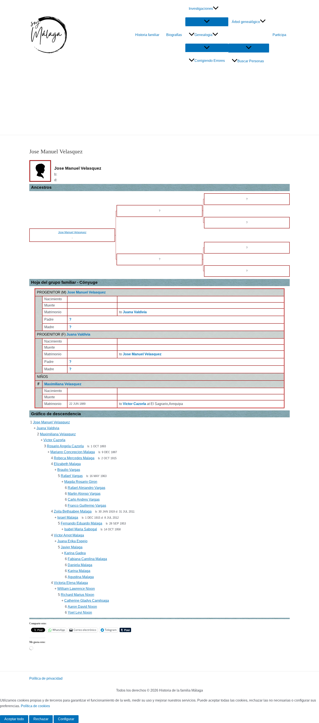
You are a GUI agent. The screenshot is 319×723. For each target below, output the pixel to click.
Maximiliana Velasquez (62, 384)
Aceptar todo (14, 719)
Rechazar (40, 719)
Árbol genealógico (246, 22)
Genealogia (203, 35)
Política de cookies (35, 706)
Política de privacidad (45, 678)
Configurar (66, 719)
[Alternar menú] (206, 21)
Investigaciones (201, 8)
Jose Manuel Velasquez (86, 292)
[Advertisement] (159, 102)
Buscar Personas (250, 61)
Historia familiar (147, 35)
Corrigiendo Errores (209, 60)
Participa (279, 35)
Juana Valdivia (78, 334)
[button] (216, 8)
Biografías (174, 35)
